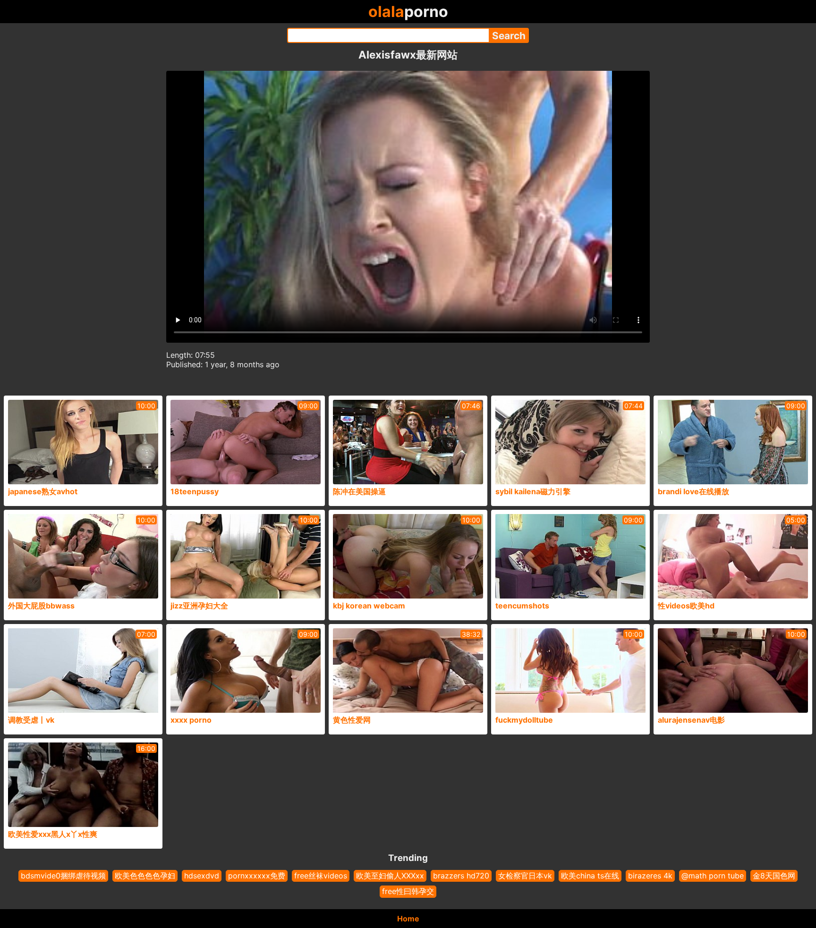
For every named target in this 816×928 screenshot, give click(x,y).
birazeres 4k (650, 875)
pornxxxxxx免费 (256, 875)
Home (408, 918)
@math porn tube (712, 875)
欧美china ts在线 (590, 875)
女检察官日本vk (525, 875)
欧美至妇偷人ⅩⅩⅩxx (390, 875)
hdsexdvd (201, 875)
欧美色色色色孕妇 (145, 875)
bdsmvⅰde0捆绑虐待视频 (63, 875)
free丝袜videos (320, 875)
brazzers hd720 (461, 875)
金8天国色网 (774, 875)
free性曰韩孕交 (408, 891)
